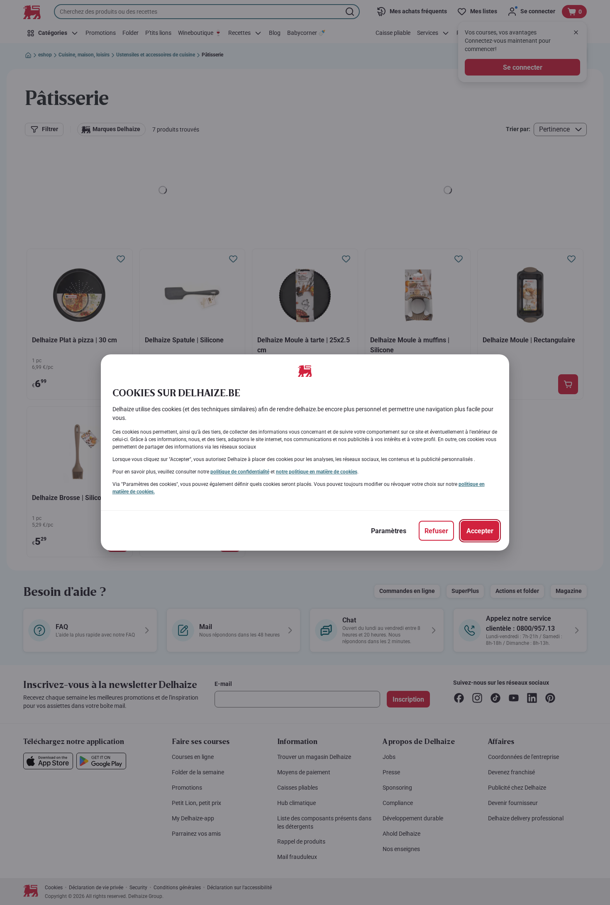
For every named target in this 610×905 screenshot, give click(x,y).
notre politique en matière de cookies (316, 472)
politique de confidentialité (239, 472)
